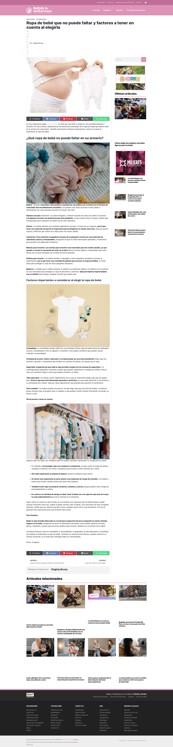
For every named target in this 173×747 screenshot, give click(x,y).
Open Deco (30, 712)
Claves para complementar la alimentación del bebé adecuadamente (99, 680)
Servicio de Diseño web (118, 696)
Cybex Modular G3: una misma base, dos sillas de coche (137, 214)
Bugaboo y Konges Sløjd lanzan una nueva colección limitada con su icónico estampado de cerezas (71, 631)
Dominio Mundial (105, 712)
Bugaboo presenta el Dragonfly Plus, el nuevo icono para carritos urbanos (136, 198)
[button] (112, 10)
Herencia (127, 728)
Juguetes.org (104, 717)
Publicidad (110, 2)
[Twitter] (146, 3)
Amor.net (78, 717)
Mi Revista (103, 730)
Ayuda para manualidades (34, 723)
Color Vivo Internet (67, 739)
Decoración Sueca (32, 715)
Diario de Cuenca (129, 723)
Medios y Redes (140, 694)
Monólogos (103, 720)
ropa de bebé (52, 124)
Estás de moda (80, 712)
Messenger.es (55, 712)
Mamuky (78, 720)
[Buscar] (143, 59)
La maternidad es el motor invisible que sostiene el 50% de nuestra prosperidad (132, 680)
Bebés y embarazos (81, 715)
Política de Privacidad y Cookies (137, 740)
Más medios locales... (131, 730)
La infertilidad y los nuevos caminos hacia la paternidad (136, 180)
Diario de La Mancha (131, 725)
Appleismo (54, 715)
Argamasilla (128, 715)
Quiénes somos (101, 2)
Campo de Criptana (130, 717)
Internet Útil (54, 728)
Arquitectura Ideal (32, 717)
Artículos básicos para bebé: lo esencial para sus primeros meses (136, 232)
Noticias (30, 19)
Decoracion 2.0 (31, 710)
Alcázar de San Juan (131, 712)
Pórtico (28, 730)
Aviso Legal (122, 740)
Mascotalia (103, 723)
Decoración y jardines (33, 725)
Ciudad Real (128, 720)
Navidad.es (103, 715)
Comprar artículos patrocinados (124, 2)
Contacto (139, 2)
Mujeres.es (78, 723)
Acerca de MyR (142, 696)
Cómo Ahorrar (104, 725)
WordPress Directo (57, 720)
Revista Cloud (55, 725)
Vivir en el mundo (80, 725)
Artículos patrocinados (100, 696)
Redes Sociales (56, 723)
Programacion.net (56, 710)
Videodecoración (31, 720)
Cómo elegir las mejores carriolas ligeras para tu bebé (130, 144)
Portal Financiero (105, 728)
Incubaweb (54, 717)
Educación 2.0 (104, 710)
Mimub (28, 728)
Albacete (127, 710)
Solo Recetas (79, 710)
